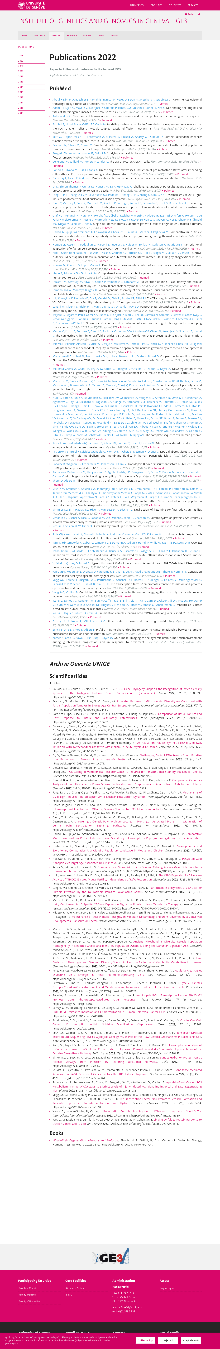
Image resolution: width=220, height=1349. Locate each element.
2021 (20, 66)
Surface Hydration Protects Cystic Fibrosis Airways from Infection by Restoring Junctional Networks (127, 1060)
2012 (20, 113)
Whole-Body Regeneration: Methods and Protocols (85, 1140)
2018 (20, 81)
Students (175, 5)
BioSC (69, 1294)
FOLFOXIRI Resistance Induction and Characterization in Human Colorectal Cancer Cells (109, 1012)
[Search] (199, 14)
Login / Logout (167, 1288)
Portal (190, 14)
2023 (20, 55)
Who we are (39, 35)
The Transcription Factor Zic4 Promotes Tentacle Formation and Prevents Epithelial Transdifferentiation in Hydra (127, 1101)
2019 (20, 76)
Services (193, 5)
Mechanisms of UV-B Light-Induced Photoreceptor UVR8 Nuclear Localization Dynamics (127, 795)
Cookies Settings (145, 1340)
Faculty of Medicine (28, 1288)
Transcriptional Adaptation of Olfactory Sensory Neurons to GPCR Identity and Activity (109, 809)
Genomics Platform (75, 1288)
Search (101, 35)
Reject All (168, 1340)
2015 (20, 97)
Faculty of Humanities (30, 1301)
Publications (26, 47)
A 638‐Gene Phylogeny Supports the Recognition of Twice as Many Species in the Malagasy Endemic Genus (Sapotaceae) (127, 691)
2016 (20, 92)
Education (72, 35)
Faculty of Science (27, 1294)
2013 (20, 107)
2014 (20, 102)
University (137, 5)
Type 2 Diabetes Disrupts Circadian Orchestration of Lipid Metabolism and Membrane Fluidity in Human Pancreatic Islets (127, 985)
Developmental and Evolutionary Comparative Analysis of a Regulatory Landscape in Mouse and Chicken (127, 848)
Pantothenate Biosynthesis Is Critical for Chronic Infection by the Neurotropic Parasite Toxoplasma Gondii (127, 890)
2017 (20, 86)
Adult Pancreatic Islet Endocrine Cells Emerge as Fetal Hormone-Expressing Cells (127, 973)
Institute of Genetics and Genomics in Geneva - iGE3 (102, 21)
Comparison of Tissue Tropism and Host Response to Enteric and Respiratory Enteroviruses (127, 716)
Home (24, 35)
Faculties (157, 5)
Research (56, 35)
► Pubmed (162, 104)
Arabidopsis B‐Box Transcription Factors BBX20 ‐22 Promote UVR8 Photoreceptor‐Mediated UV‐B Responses (127, 997)
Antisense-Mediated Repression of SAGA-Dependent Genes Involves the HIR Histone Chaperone (127, 1072)
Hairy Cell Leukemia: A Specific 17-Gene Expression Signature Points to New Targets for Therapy (115, 904)
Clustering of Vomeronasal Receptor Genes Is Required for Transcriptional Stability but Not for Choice (135, 772)
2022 (20, 60)
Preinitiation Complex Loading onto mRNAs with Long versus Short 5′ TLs (152, 1111)
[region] (110, 1341)
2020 (21, 71)
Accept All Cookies (191, 1340)
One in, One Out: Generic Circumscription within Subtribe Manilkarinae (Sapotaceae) (127, 1022)
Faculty (114, 35)
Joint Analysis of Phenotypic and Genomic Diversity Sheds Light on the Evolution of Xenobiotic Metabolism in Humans (127, 960)
